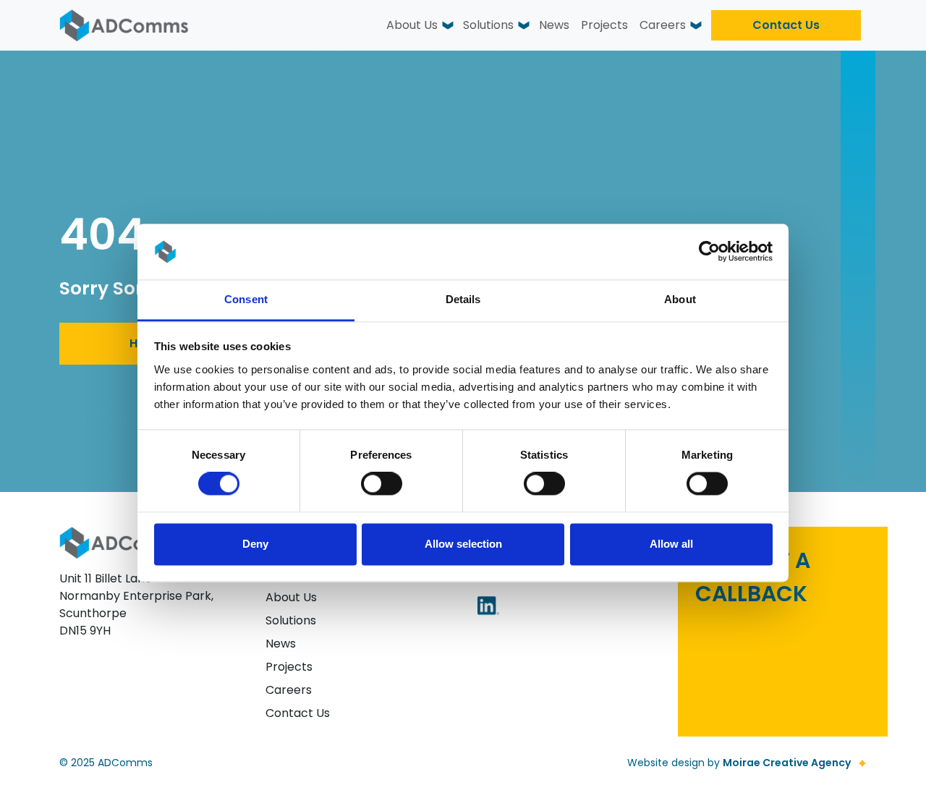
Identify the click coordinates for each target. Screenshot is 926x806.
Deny (255, 544)
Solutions (488, 25)
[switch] (381, 484)
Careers (663, 25)
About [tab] (680, 299)
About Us (412, 25)
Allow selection (463, 544)
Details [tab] (463, 299)
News (554, 25)
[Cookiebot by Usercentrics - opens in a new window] (709, 252)
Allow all (671, 544)
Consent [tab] (246, 299)
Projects (604, 25)
